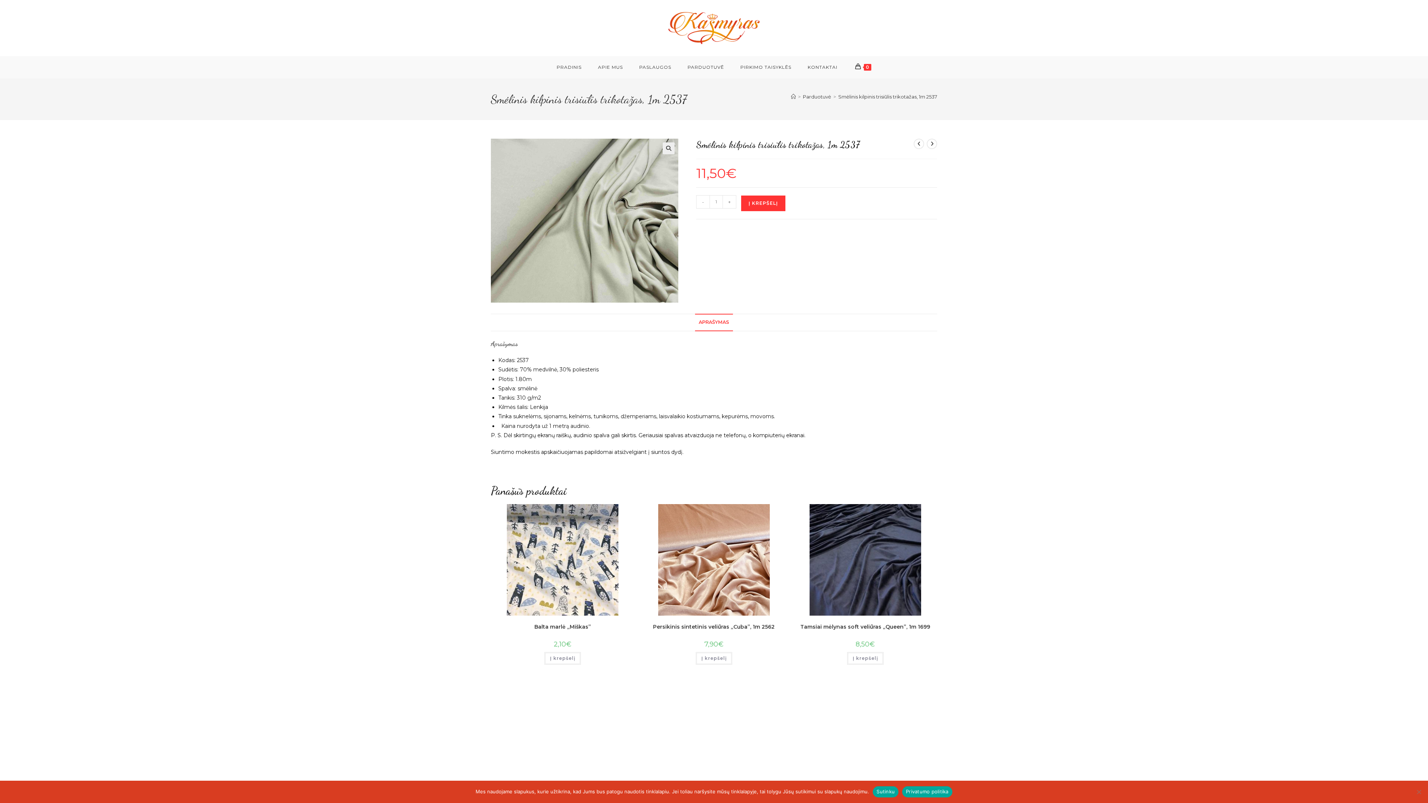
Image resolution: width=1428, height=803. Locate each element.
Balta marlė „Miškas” (562, 626)
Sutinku (886, 791)
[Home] (793, 97)
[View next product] (932, 144)
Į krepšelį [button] (562, 658)
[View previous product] (919, 144)
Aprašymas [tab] (714, 322)
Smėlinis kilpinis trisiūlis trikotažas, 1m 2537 (887, 97)
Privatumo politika (927, 791)
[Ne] (1418, 792)
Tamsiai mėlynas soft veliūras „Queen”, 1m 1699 (865, 626)
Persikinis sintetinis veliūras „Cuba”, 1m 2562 (714, 626)
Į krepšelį (763, 203)
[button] (669, 148)
